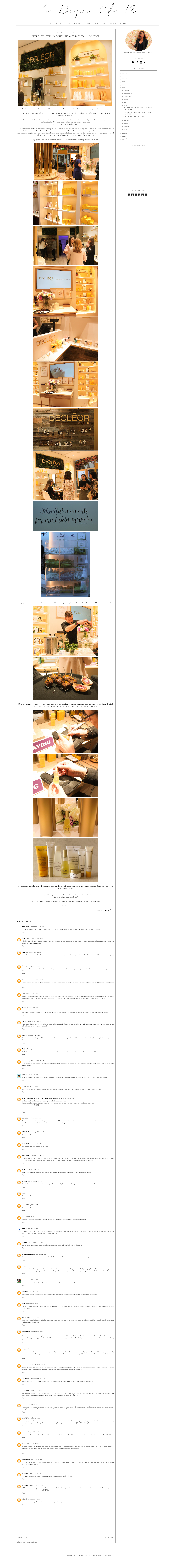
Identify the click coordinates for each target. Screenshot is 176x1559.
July (125, 102)
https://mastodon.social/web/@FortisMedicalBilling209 (75, 1423)
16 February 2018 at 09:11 (36, 926)
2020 (124, 79)
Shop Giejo (80, 1245)
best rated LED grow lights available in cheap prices (59, 1063)
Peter (23, 1086)
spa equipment (90, 1160)
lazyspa (98, 929)
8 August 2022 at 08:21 (36, 1485)
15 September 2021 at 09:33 (33, 1303)
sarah (23, 1169)
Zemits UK (88, 1172)
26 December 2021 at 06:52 (37, 1365)
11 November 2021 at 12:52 (33, 1349)
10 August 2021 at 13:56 (32, 1280)
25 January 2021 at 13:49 (37, 1132)
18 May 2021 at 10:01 (32, 1193)
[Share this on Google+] (111, 910)
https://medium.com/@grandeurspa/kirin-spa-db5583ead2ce (65, 1369)
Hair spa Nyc (101, 998)
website (98, 901)
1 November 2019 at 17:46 (34, 1021)
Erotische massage (103, 1012)
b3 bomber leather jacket (102, 1271)
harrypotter (25, 1118)
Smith (23, 1049)
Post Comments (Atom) (30, 1542)
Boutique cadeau (81, 1219)
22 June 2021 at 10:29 (32, 1228)
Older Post (109, 1538)
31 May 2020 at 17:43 (32, 1074)
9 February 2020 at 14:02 (33, 1049)
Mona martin (25, 938)
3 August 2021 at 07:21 (39, 1254)
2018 (123, 85)
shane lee (24, 1432)
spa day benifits (56, 1233)
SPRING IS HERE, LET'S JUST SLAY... (134, 117)
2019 (123, 82)
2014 (123, 139)
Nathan (24, 1444)
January (126, 129)
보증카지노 (45, 1490)
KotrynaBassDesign (103, 1555)
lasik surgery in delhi (89, 1381)
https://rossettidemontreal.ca (81, 1502)
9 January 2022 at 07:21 (38, 1378)
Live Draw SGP (26, 1378)
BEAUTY (77, 24)
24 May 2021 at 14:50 (32, 1217)
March (126, 123)
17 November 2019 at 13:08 (33, 1035)
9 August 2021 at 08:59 (33, 1266)
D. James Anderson (27, 1254)
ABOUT (58, 24)
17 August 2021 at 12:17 (34, 1291)
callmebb (24, 1499)
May (125, 105)
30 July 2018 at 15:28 (34, 966)
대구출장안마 (36, 1105)
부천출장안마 (107, 1434)
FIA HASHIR (25, 1132)
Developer (24, 966)
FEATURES (123, 24)
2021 (123, 76)
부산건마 (98, 1089)
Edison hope (25, 1331)
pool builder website (33, 1356)
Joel (23, 1317)
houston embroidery (59, 1123)
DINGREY (25, 1418)
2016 (123, 133)
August (126, 99)
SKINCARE (87, 24)
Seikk (23, 971)
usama (24, 1193)
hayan (23, 1228)
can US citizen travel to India (86, 1446)
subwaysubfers (26, 1242)
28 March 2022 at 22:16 (36, 1390)
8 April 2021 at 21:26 (36, 1181)
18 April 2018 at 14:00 (36, 938)
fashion (67, 24)
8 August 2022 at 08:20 (36, 1459)
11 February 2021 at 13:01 (33, 1169)
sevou (23, 1303)
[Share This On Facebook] (104, 910)
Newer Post (22, 1538)
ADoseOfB (79, 1555)
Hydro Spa (87, 1257)
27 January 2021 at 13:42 (37, 1155)
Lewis (23, 993)
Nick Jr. (24, 1021)
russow (24, 1266)
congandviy (25, 1459)
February (126, 126)
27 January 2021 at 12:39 (37, 1144)
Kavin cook (25, 952)
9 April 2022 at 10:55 (33, 1404)
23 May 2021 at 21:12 (32, 1205)
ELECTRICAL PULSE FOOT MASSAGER (95, 1077)
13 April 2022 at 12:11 (34, 1418)
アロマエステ (91, 1052)
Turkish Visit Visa (48, 1338)
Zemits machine (98, 1184)
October (126, 96)
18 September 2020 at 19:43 (67, 1098)
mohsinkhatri (25, 1365)
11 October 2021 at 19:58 (35, 1331)
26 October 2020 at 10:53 (36, 1118)
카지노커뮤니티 (33, 1464)
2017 (123, 88)
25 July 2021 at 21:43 (37, 1242)
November (127, 93)
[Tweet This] (108, 910)
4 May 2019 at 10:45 (32, 993)
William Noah (26, 1181)
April (125, 120)
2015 (123, 136)
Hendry (24, 1404)
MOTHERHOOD (100, 24)
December (127, 90)
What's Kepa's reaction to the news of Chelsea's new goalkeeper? (40, 1098)
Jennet (23, 1035)
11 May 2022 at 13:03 (33, 1444)
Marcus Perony (26, 1061)
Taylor (24, 1007)
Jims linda (25, 980)
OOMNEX (73, 1282)
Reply (23, 932)
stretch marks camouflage (67, 1409)
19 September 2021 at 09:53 (32, 1317)
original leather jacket (91, 1294)
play (23, 1280)
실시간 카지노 (67, 1476)
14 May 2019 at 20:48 (33, 1007)
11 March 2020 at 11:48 (37, 1061)
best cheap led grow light (78, 1024)
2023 (124, 73)
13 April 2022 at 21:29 (34, 1432)
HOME (50, 24)
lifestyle (112, 24)
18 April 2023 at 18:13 (34, 1499)
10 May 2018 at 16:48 (35, 952)
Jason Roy (25, 1291)
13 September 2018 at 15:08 (35, 980)
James (23, 1074)
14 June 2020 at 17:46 (31, 1086)
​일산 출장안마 (73, 1395)
